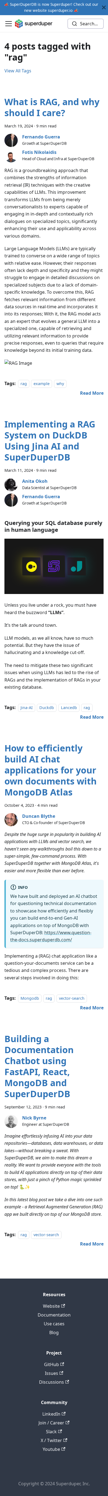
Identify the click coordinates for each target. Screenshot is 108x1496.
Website (51, 1306)
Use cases (54, 1324)
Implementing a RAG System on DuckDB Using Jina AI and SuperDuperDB (49, 440)
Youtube (51, 1449)
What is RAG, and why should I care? (51, 107)
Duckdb (46, 707)
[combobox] (86, 24)
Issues (51, 1373)
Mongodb (29, 998)
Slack (51, 1432)
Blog (54, 1332)
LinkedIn (51, 1414)
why (60, 383)
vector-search (71, 998)
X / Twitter (51, 1440)
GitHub (51, 1364)
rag (23, 383)
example (42, 383)
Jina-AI (26, 707)
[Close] (104, 7)
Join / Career (51, 1423)
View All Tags (17, 71)
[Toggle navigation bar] (8, 24)
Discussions (51, 1382)
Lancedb (69, 707)
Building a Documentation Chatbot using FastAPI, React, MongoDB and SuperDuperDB (39, 1066)
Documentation (54, 1315)
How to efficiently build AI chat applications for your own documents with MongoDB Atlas (50, 770)
